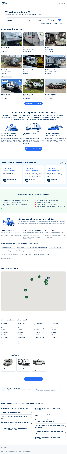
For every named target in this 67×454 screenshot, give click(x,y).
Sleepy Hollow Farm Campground (10, 254)
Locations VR (42, 23)
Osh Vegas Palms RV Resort (46, 251)
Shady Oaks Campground (56, 247)
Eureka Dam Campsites (7, 251)
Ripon (61, 23)
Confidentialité (26, 451)
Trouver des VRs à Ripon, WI (33, 149)
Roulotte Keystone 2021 (9, 170)
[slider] (6, 49)
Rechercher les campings (7, 258)
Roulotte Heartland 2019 (53, 170)
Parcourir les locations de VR (33, 103)
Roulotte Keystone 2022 (31, 170)
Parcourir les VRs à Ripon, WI (33, 379)
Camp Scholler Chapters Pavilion (42, 254)
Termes (20, 451)
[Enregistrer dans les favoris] (20, 34)
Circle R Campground (21, 251)
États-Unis (49, 23)
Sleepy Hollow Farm (26, 254)
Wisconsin (56, 23)
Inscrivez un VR (61, 3)
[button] (15, 20)
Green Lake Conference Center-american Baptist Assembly (32, 247)
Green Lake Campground (8, 247)
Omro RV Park (33, 251)
